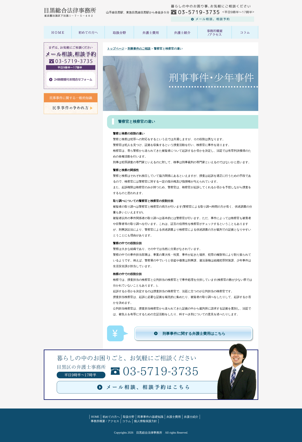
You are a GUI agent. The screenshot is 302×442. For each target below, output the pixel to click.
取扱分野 (128, 416)
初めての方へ (111, 416)
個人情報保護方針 (145, 421)
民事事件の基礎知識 (150, 416)
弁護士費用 (173, 416)
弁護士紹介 (191, 416)
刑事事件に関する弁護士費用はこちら (194, 333)
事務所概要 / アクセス (105, 421)
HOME (95, 416)
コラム (126, 421)
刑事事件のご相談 (139, 48)
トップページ (115, 48)
